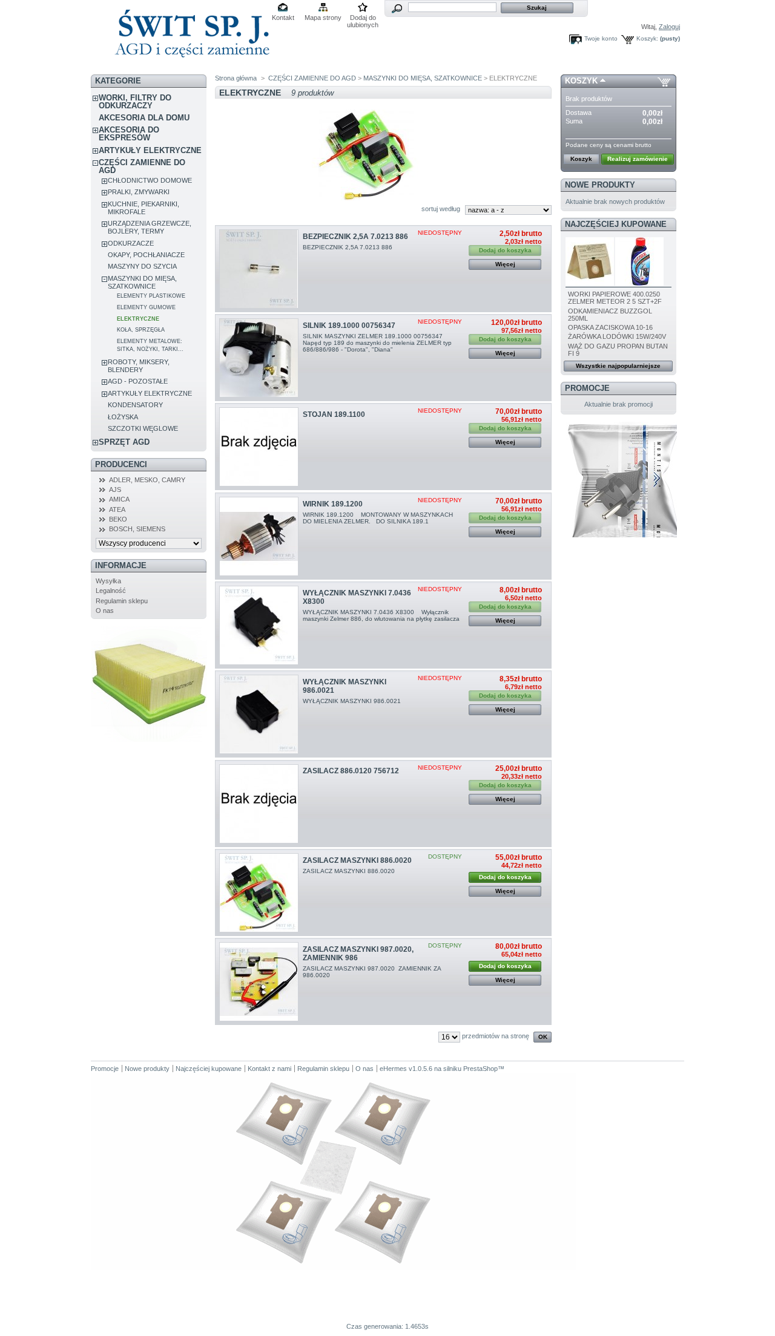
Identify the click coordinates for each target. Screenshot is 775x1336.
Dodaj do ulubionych (362, 18)
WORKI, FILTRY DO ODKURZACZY (135, 101)
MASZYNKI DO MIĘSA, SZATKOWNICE (142, 282)
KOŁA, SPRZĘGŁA (141, 330)
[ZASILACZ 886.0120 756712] (258, 803)
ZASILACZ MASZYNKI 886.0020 (357, 860)
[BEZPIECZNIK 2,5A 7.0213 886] (258, 269)
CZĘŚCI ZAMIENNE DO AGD (142, 166)
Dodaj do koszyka (505, 877)
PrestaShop (480, 1068)
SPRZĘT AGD (124, 442)
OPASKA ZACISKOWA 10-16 (610, 327)
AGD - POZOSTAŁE (138, 381)
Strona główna (236, 78)
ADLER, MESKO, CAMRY (147, 479)
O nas (105, 610)
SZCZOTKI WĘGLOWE (143, 428)
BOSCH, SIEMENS (137, 528)
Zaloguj (669, 26)
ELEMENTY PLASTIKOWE (151, 296)
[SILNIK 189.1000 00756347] (258, 358)
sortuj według (440, 208)
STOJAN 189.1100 (334, 414)
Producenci (121, 464)
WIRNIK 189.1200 (333, 504)
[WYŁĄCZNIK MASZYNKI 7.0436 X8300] (258, 625)
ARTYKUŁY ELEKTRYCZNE (150, 150)
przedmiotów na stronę (495, 1036)
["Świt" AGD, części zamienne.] (190, 66)
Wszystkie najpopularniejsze (618, 365)
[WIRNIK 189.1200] (258, 536)
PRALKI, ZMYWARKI (139, 191)
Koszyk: (647, 38)
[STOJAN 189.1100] (258, 446)
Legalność (111, 590)
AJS (115, 489)
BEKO (118, 519)
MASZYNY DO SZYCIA (142, 266)
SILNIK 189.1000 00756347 (349, 325)
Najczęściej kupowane (616, 224)
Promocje (587, 388)
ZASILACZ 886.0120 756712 (351, 771)
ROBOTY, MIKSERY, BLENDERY (139, 365)
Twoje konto (601, 38)
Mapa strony (323, 17)
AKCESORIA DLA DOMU (144, 117)
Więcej (505, 264)
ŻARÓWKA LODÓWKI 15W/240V (617, 336)
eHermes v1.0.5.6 (406, 1068)
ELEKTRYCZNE (138, 319)
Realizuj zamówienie (637, 159)
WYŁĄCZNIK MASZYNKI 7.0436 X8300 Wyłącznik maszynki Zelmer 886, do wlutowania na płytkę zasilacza (381, 619)
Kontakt (283, 17)
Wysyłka (108, 580)
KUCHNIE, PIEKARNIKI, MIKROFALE (143, 207)
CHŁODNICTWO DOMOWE (150, 180)
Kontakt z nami (269, 1068)
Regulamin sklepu (122, 600)
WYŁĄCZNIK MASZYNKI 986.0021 (353, 701)
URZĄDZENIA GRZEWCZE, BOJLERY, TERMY (149, 227)
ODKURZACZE (131, 243)
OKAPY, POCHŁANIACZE (146, 254)
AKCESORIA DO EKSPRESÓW (129, 133)
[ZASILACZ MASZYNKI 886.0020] (258, 892)
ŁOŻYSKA (123, 417)
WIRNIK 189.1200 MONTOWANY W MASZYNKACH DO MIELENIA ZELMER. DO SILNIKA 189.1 (378, 518)
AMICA (119, 499)
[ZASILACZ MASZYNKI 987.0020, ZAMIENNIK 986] (258, 981)
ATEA (117, 509)
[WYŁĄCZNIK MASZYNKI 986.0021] (258, 714)
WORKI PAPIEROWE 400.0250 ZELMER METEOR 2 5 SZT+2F (615, 297)
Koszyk (581, 80)
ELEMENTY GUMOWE (146, 307)
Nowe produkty (600, 184)
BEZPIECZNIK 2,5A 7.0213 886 (355, 236)
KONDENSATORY (135, 404)
